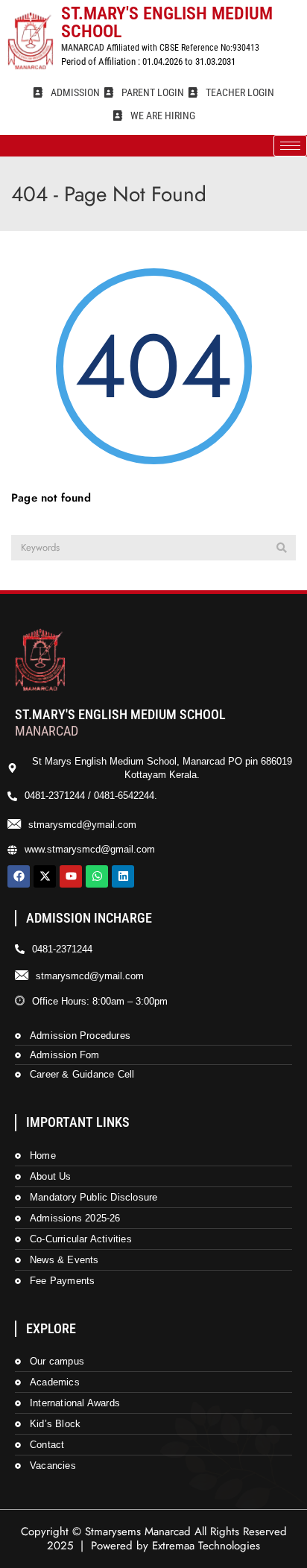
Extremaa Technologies (206, 1545)
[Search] (282, 547)
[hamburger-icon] (290, 146)
